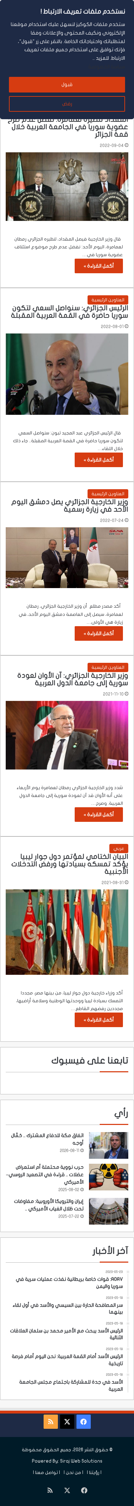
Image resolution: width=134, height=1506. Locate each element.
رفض (67, 103)
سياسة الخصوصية (106, 66)
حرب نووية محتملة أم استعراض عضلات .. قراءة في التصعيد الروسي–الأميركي (45, 1174)
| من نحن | (73, 1472)
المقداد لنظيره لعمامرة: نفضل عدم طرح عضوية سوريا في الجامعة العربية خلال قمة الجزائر (68, 127)
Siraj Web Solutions (81, 1461)
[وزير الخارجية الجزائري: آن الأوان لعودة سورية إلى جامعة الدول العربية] (67, 735)
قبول (67, 84)
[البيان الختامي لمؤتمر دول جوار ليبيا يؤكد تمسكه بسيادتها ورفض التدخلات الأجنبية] (67, 932)
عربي (118, 848)
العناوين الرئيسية (107, 299)
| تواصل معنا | (46, 1472)
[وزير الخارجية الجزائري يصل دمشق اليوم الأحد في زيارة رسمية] (67, 557)
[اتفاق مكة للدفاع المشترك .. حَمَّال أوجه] (108, 1145)
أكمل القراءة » (99, 266)
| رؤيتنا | (94, 1472)
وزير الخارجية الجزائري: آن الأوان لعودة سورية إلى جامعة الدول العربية (73, 679)
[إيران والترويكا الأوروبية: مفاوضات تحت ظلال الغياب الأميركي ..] (108, 1211)
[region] (67, 59)
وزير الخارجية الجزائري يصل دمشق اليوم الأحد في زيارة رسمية (69, 505)
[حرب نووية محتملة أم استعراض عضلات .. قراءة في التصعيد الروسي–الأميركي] (108, 1177)
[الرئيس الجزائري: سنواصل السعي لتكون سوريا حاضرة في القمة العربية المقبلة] (67, 374)
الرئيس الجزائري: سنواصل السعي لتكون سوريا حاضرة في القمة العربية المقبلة (69, 312)
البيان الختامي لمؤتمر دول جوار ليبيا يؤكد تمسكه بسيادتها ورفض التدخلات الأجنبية (69, 864)
